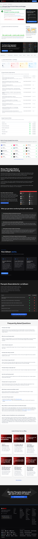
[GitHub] (4, 513)
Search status (3, 129)
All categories (34, 535)
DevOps (27, 513)
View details (34, 129)
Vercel (16, 535)
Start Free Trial (31, 21)
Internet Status (34, 522)
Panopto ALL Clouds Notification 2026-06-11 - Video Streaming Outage (11, 88)
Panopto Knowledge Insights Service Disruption (8, 77)
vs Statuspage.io (34, 513)
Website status (4, 133)
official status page (19, 399)
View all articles (18, 480)
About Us (15, 509)
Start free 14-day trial (18, 15)
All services (3, 537)
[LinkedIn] (1, 513)
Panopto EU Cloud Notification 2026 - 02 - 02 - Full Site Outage (10, 107)
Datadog (26, 409)
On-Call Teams (27, 514)
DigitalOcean (4, 532)
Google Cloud (13, 532)
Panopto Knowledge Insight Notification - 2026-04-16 (9, 96)
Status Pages (21, 511)
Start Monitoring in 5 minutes (19, 496)
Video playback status (4, 131)
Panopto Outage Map (29, 37)
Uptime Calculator (34, 521)
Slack (23, 409)
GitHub (9, 532)
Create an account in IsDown (7, 400)
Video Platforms (5, 4)
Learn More (11, 50)
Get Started (15, 513)
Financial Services (29, 535)
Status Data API (28, 519)
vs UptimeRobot (34, 514)
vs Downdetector (34, 509)
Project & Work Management (28, 532)
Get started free (4, 273)
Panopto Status (10, 4)
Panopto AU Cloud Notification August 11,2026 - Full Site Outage (10, 81)
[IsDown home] (3, 1)
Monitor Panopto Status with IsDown (19, 314)
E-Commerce (21, 532)
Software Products (28, 509)
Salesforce (8, 535)
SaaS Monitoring (22, 515)
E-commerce (27, 518)
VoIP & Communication (23, 535)
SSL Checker (33, 520)
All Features (21, 516)
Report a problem (21, 19)
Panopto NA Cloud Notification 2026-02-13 (7, 103)
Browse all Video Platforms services (18, 159)
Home (1, 4)
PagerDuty (29, 409)
